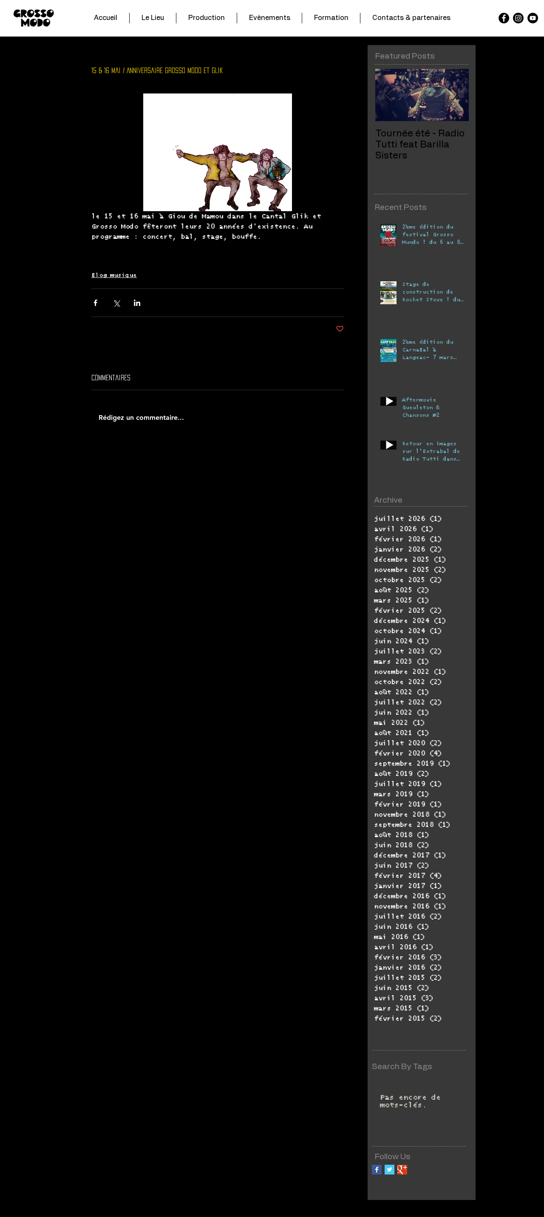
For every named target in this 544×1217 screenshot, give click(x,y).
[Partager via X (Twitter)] (116, 303)
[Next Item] (455, 95)
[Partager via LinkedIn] (137, 303)
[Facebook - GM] (504, 18)
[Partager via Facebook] (95, 303)
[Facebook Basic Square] (377, 1170)
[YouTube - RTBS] (532, 18)
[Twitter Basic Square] (389, 1170)
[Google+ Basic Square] (402, 1170)
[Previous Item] (389, 95)
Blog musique (114, 275)
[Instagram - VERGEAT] (518, 18)
